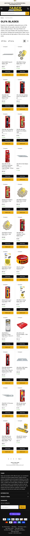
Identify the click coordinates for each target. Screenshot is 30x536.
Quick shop (7, 71)
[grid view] (24, 41)
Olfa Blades (14, 526)
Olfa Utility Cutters (19, 528)
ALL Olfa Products (6, 526)
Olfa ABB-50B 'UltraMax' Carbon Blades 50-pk (6, 96)
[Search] (27, 13)
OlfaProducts (4, 64)
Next (19, 459)
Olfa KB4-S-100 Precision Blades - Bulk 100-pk (22, 334)
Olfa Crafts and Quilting (19, 529)
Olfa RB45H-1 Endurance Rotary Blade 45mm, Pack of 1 (7, 334)
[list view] (27, 41)
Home (2, 17)
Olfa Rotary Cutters (22, 526)
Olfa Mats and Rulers (8, 529)
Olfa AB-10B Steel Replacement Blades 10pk (21, 131)
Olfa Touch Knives (15, 531)
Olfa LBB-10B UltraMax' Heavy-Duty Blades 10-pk (7, 131)
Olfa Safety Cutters (9, 528)
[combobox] (13, 13)
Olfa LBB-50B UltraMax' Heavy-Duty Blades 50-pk (22, 96)
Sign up (22, 507)
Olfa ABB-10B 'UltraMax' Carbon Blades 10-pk (21, 234)
